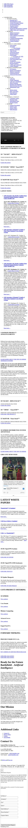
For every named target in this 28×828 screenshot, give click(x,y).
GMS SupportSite (8, 5)
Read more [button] (6, 485)
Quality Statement (14, 80)
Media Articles (13, 90)
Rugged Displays (14, 53)
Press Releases (13, 92)
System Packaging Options (16, 23)
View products (4, 599)
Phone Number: (5, 812)
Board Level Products (15, 70)
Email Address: (5, 809)
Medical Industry (14, 34)
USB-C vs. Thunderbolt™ (7, 533)
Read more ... (7, 226)
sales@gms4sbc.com (13, 754)
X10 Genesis (13, 45)
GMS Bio (12, 79)
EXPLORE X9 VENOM (7, 557)
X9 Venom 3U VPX (18, 56)
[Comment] (7, 492)
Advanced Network (15, 58)
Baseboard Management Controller (18, 28)
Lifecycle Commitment (15, 81)
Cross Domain (16, 48)
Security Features (14, 25)
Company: (3, 799)
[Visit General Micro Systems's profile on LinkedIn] (5, 489)
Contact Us (6, 733)
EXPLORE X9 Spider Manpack (9, 585)
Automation (13, 37)
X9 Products (13, 69)
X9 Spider (12, 46)
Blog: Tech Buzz (14, 91)
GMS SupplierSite (8, 6)
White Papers (13, 94)
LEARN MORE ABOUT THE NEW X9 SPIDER (13, 451)
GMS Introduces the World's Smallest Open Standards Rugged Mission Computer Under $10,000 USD (15, 197)
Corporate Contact (14, 98)
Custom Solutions (14, 41)
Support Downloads (15, 105)
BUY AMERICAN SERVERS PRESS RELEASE (13, 652)
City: (2, 802)
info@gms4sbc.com (14, 753)
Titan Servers (13, 51)
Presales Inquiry (14, 102)
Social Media (7, 737)
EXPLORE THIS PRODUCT (8, 414)
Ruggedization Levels (15, 21)
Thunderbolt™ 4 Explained (8, 508)
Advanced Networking (15, 74)
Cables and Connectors (15, 65)
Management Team (14, 87)
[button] (2, 475)
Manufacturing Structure (16, 85)
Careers (5, 736)
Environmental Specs (15, 24)
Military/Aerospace (14, 32)
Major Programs (14, 83)
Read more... (4, 516)
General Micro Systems (13, 203)
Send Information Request (8, 825)
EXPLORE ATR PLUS (6, 571)
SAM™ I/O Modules (15, 62)
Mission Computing (15, 49)
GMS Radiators (14, 27)
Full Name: (4, 796)
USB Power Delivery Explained (9, 521)
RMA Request (13, 109)
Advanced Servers (14, 52)
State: (2, 805)
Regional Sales (13, 99)
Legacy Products (14, 66)
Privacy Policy (13, 108)
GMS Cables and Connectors (17, 30)
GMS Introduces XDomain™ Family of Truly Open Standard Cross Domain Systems (14, 231)
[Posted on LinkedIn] (23, 489)
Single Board (13, 55)
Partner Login (13, 106)
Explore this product (6, 162)
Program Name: (5, 815)
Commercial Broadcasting (16, 38)
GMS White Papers (8, 4)
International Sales (14, 101)
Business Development (15, 84)
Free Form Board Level (16, 59)
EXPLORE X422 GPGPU (7, 656)
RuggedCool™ (14, 20)
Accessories (13, 60)
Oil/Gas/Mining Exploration (17, 35)
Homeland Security (14, 39)
